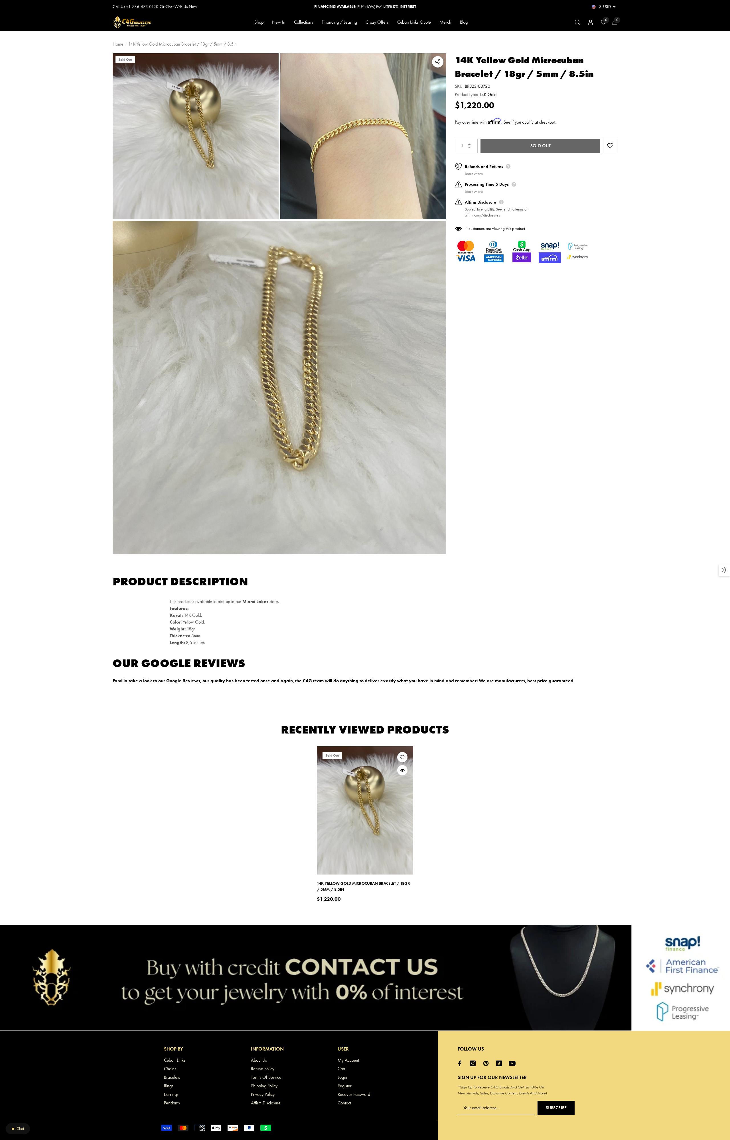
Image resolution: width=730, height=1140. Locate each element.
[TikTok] (500, 1063)
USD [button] (605, 6)
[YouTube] (513, 1063)
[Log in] (590, 22)
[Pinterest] (487, 1063)
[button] (614, 7)
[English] (593, 6)
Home (118, 44)
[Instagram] (474, 1063)
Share (437, 62)
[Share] (437, 62)
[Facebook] (461, 1063)
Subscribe (556, 1107)
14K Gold (487, 94)
